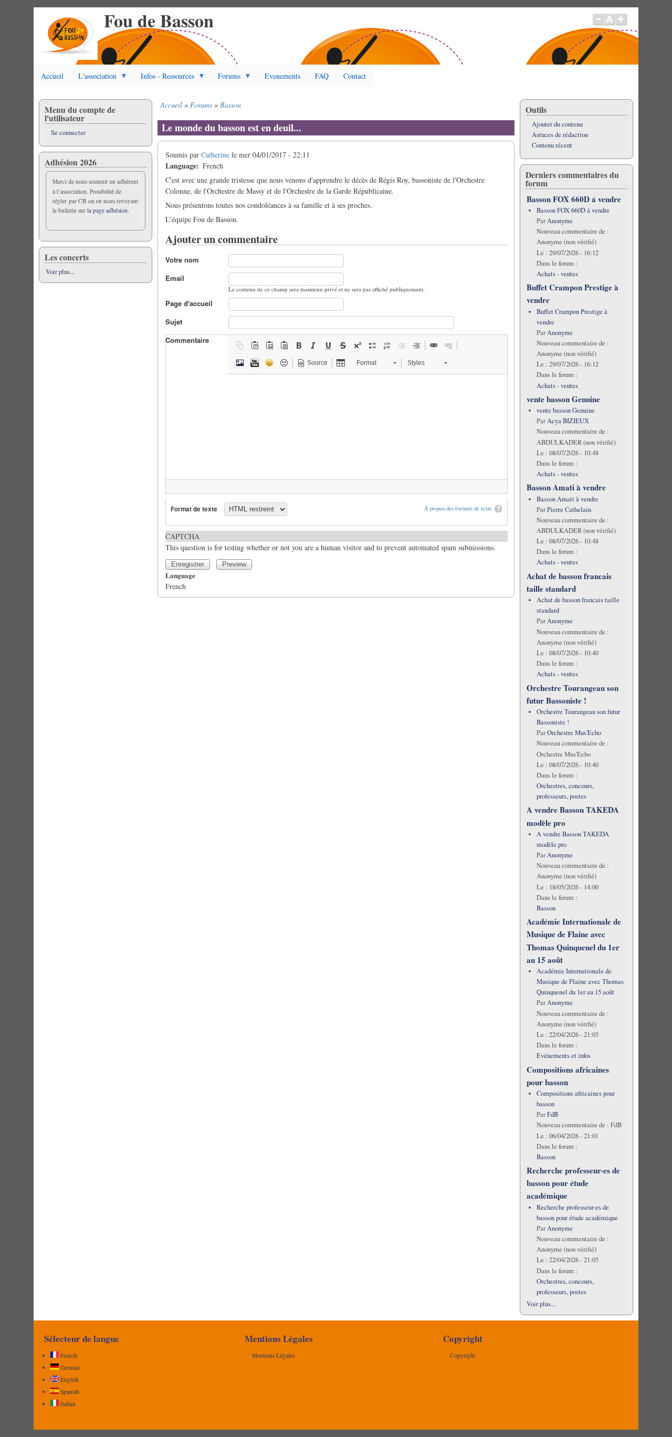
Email (174, 278)
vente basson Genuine (563, 399)
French (68, 1355)
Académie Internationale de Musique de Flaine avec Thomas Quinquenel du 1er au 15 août (580, 982)
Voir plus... (60, 271)
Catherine (215, 155)
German (69, 1367)
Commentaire (187, 340)
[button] (240, 345)
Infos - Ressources (163, 79)
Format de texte (194, 509)
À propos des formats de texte (458, 508)
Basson (230, 105)
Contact (354, 76)
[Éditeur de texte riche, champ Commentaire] (336, 426)
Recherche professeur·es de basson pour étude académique (573, 1183)
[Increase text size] (622, 24)
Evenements (282, 76)
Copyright (462, 1355)
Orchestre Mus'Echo (574, 732)
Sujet (173, 322)
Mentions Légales (273, 1355)
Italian (67, 1404)
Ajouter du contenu (557, 124)
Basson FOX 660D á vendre (574, 199)
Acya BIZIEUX (568, 420)
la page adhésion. (108, 210)
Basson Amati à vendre (566, 487)
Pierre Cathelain (569, 509)
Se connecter (68, 132)
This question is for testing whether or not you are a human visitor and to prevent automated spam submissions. (330, 541)
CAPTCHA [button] (182, 536)
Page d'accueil (189, 303)
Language (180, 575)
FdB (552, 1114)
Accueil (52, 76)
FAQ (322, 76)
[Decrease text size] (598, 24)
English (69, 1379)
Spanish (69, 1392)
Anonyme (560, 220)
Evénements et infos (564, 1055)
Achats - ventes (557, 273)
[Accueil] (68, 57)
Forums (225, 79)
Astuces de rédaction (560, 134)
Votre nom (182, 260)
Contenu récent (552, 145)
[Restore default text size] (609, 24)
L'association (94, 79)
